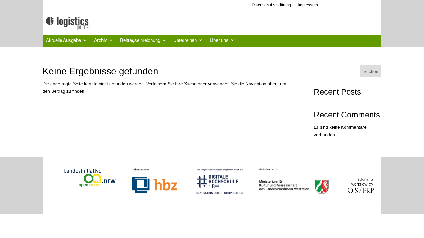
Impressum (308, 4)
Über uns (219, 40)
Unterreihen (185, 40)
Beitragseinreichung (140, 40)
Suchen (370, 71)
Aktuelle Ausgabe (63, 40)
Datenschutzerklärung (271, 4)
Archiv (100, 40)
